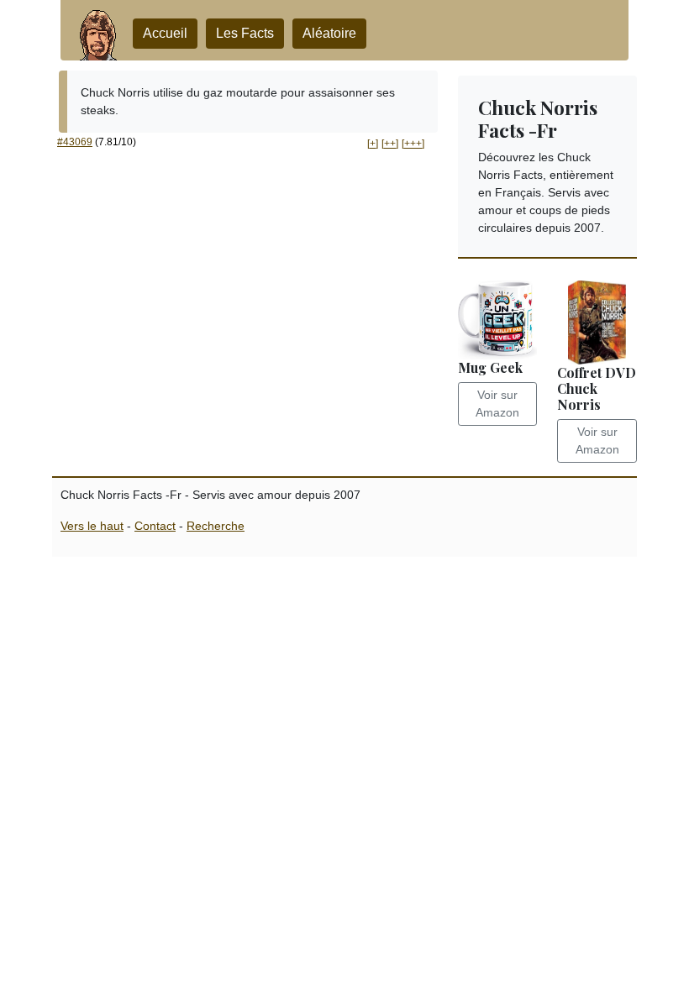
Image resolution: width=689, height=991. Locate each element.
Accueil (165, 33)
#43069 (74, 142)
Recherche (216, 525)
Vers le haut (92, 525)
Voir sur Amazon (497, 403)
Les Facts (245, 33)
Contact (155, 525)
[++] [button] (389, 143)
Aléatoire (329, 33)
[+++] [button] (413, 143)
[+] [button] (372, 143)
